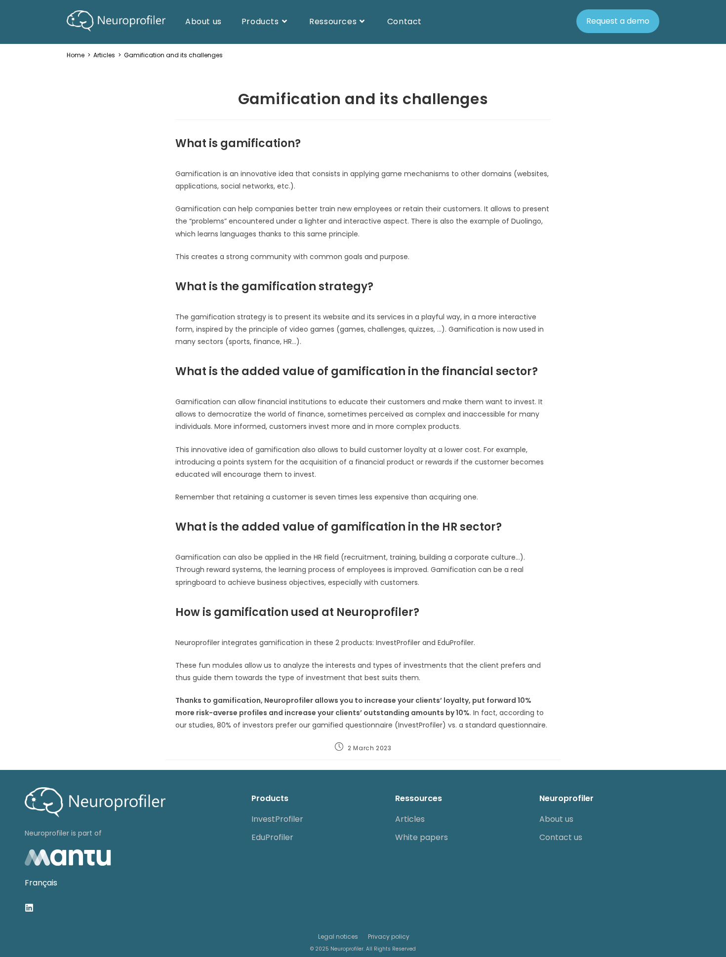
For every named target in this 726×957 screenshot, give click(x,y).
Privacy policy (388, 936)
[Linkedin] (29, 908)
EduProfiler (272, 837)
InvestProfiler (277, 819)
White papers (421, 837)
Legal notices (338, 936)
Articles (410, 819)
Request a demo (617, 21)
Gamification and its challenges (173, 55)
